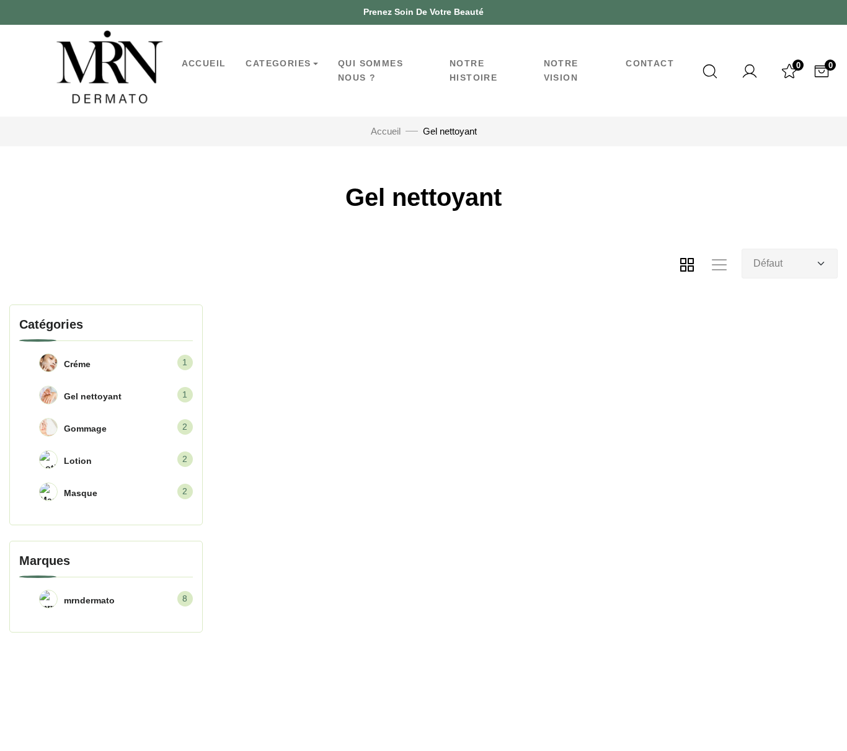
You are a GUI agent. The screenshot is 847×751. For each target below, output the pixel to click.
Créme (77, 364)
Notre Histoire (473, 70)
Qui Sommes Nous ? (370, 70)
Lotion (78, 461)
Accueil (204, 63)
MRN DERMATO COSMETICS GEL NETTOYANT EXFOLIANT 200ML (291, 625)
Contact (650, 63)
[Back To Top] (812, 716)
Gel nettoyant (93, 396)
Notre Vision (561, 70)
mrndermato (89, 600)
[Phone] (90, 12)
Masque (80, 493)
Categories (278, 63)
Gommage (85, 428)
